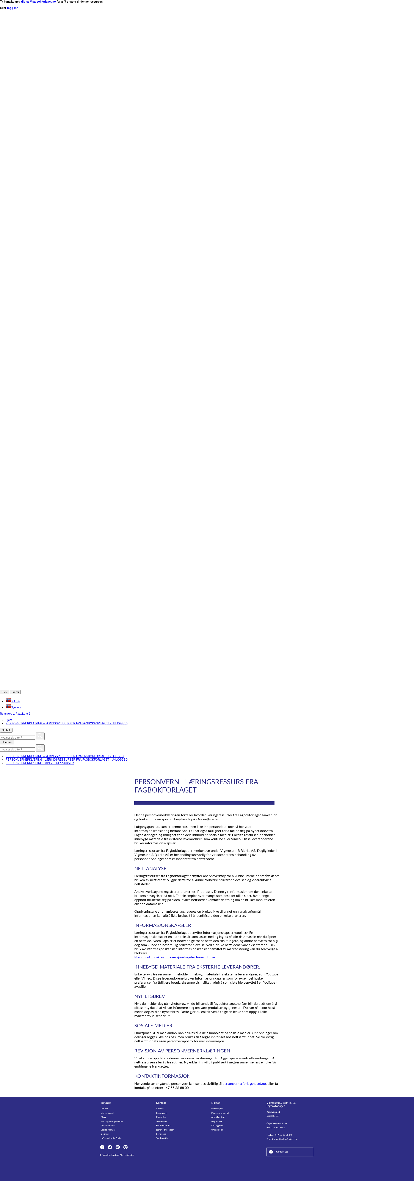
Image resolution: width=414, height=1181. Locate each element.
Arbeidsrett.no (218, 1117)
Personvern (161, 1113)
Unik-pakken (217, 1130)
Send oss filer (162, 1138)
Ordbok (6, 730)
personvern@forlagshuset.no (244, 1083)
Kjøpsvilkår (161, 1117)
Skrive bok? (161, 1121)
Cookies (104, 1134)
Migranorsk (216, 1121)
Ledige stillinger (108, 1130)
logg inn (12, 7)
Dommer (7, 742)
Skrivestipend (107, 1113)
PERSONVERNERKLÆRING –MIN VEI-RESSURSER (40, 763)
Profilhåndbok (108, 1125)
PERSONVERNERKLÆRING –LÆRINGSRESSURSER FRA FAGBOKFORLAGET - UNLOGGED (66, 759)
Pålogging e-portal (220, 1113)
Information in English (111, 1138)
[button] (13, 701)
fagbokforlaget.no (110, 1155)
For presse (161, 1134)
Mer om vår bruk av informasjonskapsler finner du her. (175, 957)
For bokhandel (163, 1125)
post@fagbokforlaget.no (286, 1139)
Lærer (15, 692)
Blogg (103, 1117)
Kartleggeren (217, 1125)
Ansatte (159, 1109)
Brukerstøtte (217, 1109)
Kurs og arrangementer (112, 1121)
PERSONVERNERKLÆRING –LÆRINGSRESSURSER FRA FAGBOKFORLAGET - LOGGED (65, 756)
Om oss (104, 1109)
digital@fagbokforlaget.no (38, 1)
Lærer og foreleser (165, 1130)
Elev (4, 692)
